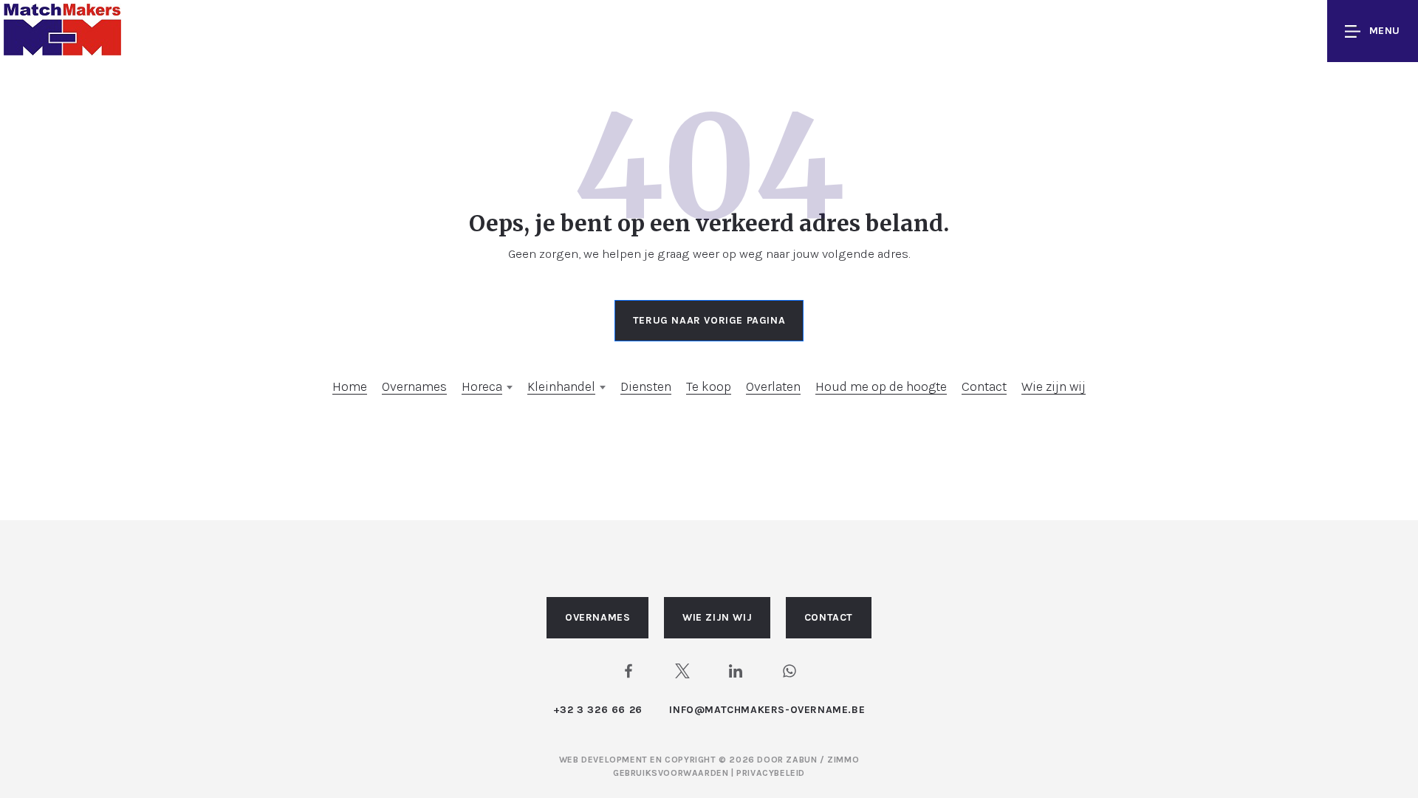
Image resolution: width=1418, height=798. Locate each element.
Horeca (482, 386)
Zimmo (843, 759)
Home (349, 386)
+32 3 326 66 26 (598, 709)
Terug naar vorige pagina (709, 320)
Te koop (708, 386)
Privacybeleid (770, 773)
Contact (984, 386)
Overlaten (773, 386)
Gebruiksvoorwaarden (672, 773)
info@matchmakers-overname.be (767, 709)
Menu (1384, 30)
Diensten (645, 386)
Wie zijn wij (1053, 386)
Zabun (801, 759)
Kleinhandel (561, 386)
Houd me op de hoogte (881, 386)
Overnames (414, 386)
